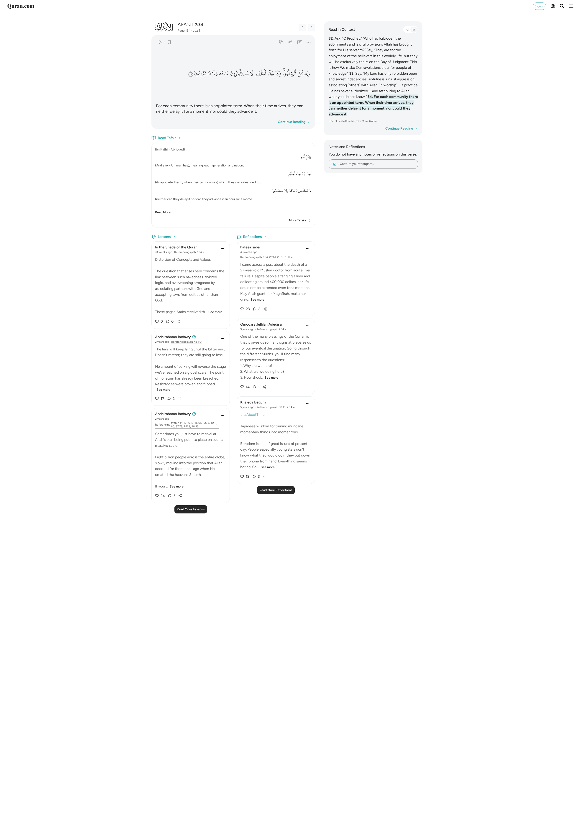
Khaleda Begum (253, 402)
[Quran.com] (20, 6)
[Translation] (413, 30)
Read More (163, 212)
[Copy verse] (281, 42)
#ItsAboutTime (252, 414)
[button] (303, 74)
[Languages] (552, 6)
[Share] (290, 42)
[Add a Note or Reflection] (300, 42)
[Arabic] (407, 30)
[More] (309, 42)
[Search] (562, 6)
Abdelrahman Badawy (173, 337)
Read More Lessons (191, 509)
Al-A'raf (185, 24)
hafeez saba (250, 247)
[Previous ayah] (302, 27)
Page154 (184, 31)
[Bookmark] (169, 42)
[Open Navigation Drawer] (571, 6)
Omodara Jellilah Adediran (261, 324)
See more (215, 312)
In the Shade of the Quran (176, 247)
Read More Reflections (275, 490)
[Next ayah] (311, 27)
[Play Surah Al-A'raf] (160, 42)
